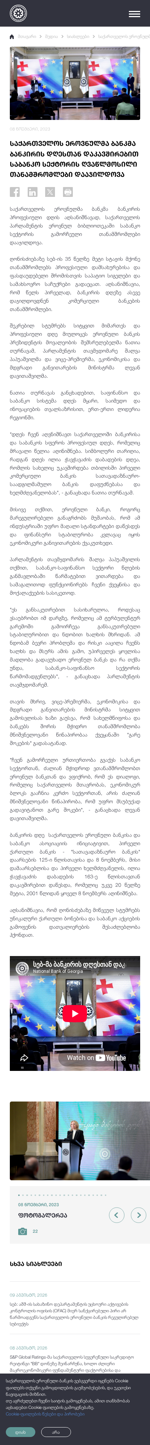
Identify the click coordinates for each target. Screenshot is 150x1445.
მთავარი (27, 36)
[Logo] (18, 13)
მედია (51, 36)
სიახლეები (78, 36)
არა (56, 1432)
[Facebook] (15, 192)
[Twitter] (50, 192)
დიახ (20, 1432)
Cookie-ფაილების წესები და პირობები (45, 1414)
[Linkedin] (33, 192)
